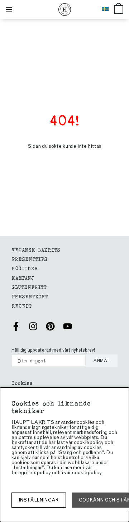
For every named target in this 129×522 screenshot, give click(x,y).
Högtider (24, 268)
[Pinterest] (50, 326)
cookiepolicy (86, 473)
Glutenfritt (29, 287)
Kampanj (22, 277)
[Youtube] (67, 326)
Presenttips (29, 259)
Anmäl (101, 360)
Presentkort (29, 296)
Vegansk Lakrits (35, 249)
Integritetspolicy (31, 473)
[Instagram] (33, 326)
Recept (21, 305)
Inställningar (39, 500)
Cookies (21, 383)
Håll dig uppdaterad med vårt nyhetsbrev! (53, 350)
